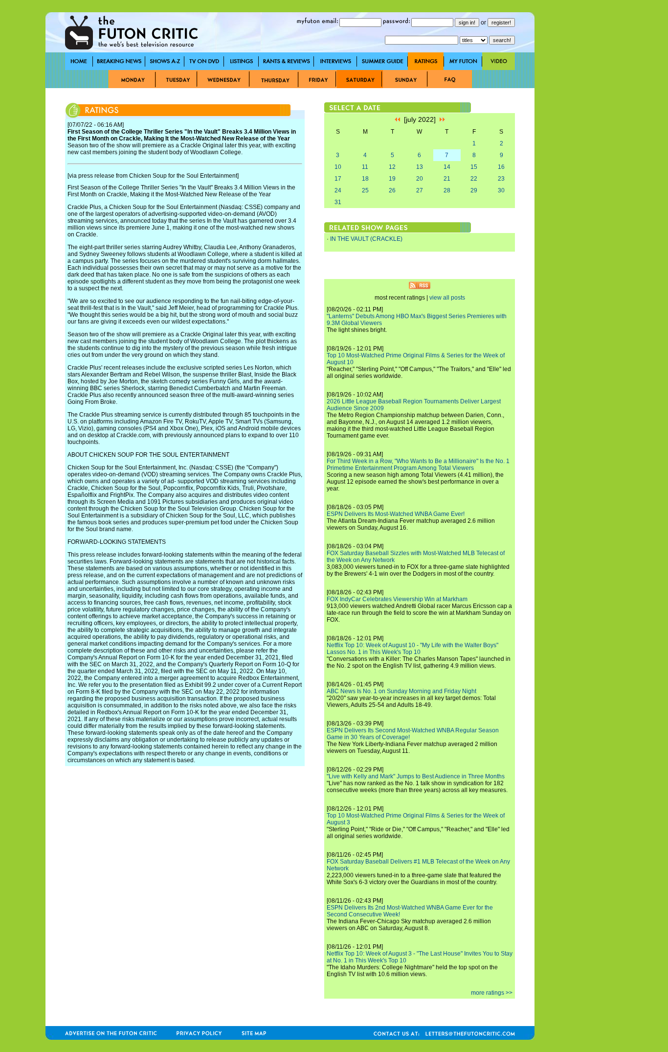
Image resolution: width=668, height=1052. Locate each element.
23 (501, 178)
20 (419, 178)
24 (337, 190)
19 (392, 178)
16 (501, 167)
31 (337, 202)
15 (473, 167)
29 (473, 190)
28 (447, 190)
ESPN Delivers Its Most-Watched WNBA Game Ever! (396, 514)
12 (392, 167)
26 (392, 190)
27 (419, 190)
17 (337, 178)
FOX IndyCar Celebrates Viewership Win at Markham (397, 599)
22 (473, 178)
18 (365, 178)
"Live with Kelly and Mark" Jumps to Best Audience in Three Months (416, 776)
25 (365, 190)
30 (501, 190)
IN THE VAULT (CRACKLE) (366, 238)
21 (447, 178)
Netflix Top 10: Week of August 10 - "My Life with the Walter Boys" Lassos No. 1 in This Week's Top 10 (412, 648)
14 (447, 167)
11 (365, 167)
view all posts (447, 297)
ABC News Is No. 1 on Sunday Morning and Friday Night (401, 691)
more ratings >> (491, 992)
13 (419, 167)
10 (337, 167)
